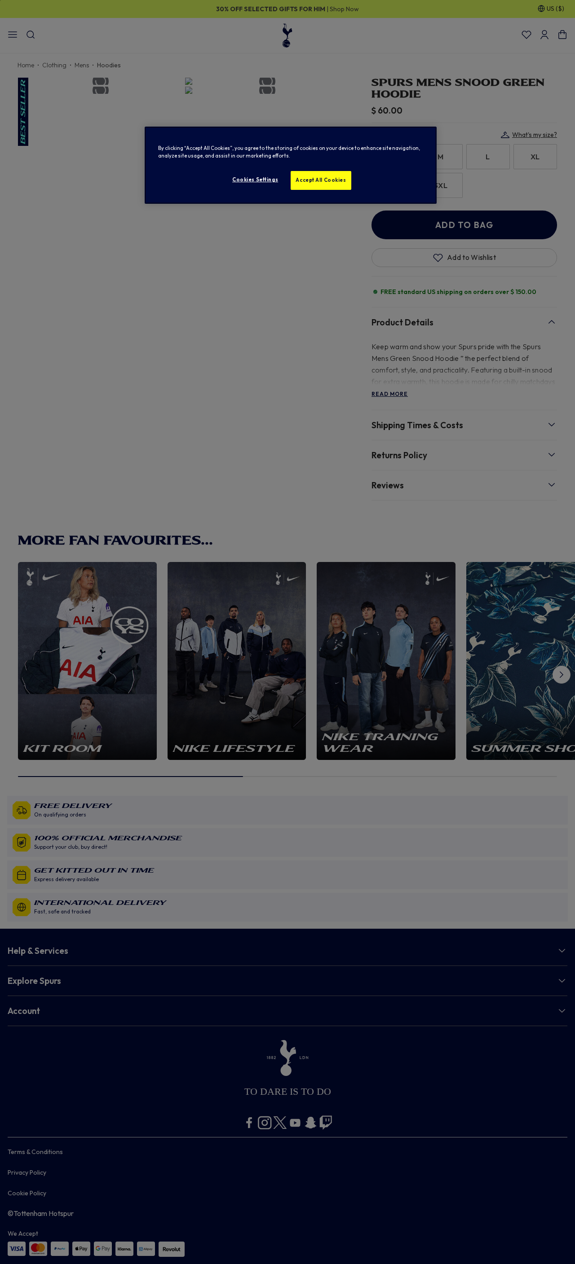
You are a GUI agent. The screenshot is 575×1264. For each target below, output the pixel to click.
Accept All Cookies (321, 180)
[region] (291, 165)
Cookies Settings (255, 179)
